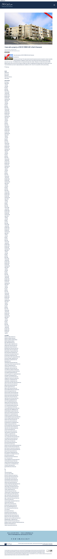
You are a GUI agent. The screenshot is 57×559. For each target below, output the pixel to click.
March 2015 (6, 274)
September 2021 (7, 166)
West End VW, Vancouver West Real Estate (11, 508)
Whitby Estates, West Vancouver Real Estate (12, 516)
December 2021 (7, 161)
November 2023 (7, 130)
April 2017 (6, 238)
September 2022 (7, 149)
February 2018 (7, 224)
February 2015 (7, 276)
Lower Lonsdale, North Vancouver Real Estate (13, 50)
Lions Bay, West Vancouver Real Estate (11, 435)
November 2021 (7, 163)
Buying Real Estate (8, 361)
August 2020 (7, 183)
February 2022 (7, 159)
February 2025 (7, 109)
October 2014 (7, 281)
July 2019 (6, 200)
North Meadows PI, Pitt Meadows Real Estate (12, 453)
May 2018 (6, 220)
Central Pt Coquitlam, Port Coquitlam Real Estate (13, 373)
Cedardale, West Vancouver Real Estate (11, 368)
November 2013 (7, 297)
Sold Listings (7, 78)
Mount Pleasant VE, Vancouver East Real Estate (12, 448)
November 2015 (7, 263)
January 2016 (7, 260)
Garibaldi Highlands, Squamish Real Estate (11, 410)
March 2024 (6, 124)
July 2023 (6, 136)
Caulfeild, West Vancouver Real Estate (11, 366)
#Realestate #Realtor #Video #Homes (11, 339)
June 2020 (6, 186)
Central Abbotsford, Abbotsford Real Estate (12, 369)
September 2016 (7, 248)
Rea (5, 469)
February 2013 (7, 310)
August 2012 (7, 317)
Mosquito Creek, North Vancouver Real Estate (12, 446)
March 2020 (6, 190)
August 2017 (6, 233)
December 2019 (7, 193)
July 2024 (6, 119)
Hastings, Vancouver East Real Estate (11, 421)
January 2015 (7, 277)
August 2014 (7, 284)
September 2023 (7, 133)
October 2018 (7, 213)
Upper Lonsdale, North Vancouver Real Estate (12, 498)
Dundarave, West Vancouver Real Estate (11, 396)
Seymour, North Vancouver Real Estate (11, 482)
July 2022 (6, 151)
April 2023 (6, 140)
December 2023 (7, 129)
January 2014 (7, 294)
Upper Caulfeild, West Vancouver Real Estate (12, 495)
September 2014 (7, 283)
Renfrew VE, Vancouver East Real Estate (11, 475)
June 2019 (6, 201)
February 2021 (7, 176)
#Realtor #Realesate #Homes (9, 341)
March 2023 (6, 141)
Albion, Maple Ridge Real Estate (10, 342)
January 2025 (7, 110)
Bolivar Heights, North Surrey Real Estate (11, 349)
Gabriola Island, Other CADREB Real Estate (11, 409)
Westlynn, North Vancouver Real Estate (11, 513)
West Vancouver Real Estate (9, 510)
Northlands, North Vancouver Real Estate (11, 456)
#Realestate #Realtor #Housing (10, 338)
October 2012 (7, 314)
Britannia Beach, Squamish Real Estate (11, 355)
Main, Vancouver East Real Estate (10, 440)
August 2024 (7, 117)
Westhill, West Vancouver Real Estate (11, 512)
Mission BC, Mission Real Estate (10, 443)
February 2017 (7, 241)
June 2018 (6, 218)
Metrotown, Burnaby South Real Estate (11, 442)
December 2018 (7, 210)
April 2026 (6, 89)
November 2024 (7, 113)
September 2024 (7, 116)
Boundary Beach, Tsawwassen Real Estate (11, 351)
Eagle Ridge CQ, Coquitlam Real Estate (11, 399)
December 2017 (7, 227)
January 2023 (7, 144)
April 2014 (6, 290)
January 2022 (7, 160)
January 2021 (7, 177)
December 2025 (7, 94)
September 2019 (7, 197)
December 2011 (7, 328)
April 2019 (6, 204)
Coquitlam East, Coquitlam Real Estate (11, 379)
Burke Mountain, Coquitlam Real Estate (11, 359)
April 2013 (6, 307)
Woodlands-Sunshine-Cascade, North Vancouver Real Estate (14, 522)
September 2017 (7, 231)
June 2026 (6, 86)
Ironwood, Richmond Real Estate (10, 429)
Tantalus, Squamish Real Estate (10, 489)
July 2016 (6, 251)
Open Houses (7, 75)
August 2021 (7, 167)
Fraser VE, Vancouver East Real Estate (11, 406)
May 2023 (6, 139)
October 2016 (7, 247)
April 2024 (6, 123)
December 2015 (7, 261)
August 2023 (7, 134)
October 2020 (7, 180)
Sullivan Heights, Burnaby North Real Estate (12, 486)
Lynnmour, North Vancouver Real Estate (11, 439)
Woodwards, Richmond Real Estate (10, 523)
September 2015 (7, 266)
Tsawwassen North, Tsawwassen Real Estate (12, 492)
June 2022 (6, 153)
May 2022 (6, 154)
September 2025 (7, 99)
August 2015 (6, 267)
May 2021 (6, 171)
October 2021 (7, 164)
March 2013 (6, 308)
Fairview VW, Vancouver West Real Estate (11, 403)
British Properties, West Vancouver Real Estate (12, 356)
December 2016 (7, 244)
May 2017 (6, 237)
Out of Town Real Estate (8, 458)
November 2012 (7, 313)
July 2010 (6, 333)
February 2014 (7, 293)
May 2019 (6, 203)
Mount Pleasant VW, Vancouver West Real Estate (12, 449)
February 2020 (7, 191)
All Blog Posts (7, 72)
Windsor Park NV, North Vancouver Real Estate (12, 520)
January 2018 (7, 226)
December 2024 (7, 111)
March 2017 (6, 240)
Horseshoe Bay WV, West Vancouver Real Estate (12, 425)
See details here (16, 57)
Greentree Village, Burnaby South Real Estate (12, 418)
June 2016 (6, 253)
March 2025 (6, 107)
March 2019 (6, 206)
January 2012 (7, 327)
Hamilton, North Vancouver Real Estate (11, 419)
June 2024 (6, 120)
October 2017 (7, 230)
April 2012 (6, 323)
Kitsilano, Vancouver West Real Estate (11, 430)
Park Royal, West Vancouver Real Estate (11, 460)
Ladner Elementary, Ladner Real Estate (11, 432)
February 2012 (7, 325)
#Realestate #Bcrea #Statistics (10, 336)
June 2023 (6, 137)
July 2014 (6, 286)
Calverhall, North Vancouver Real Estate (11, 362)
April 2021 (6, 173)
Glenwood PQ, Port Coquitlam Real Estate (11, 413)
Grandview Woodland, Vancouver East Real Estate (12, 416)
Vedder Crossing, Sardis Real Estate (10, 503)
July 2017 (6, 234)
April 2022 (6, 156)
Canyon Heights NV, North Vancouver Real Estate (12, 363)
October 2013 (7, 298)
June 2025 (6, 103)
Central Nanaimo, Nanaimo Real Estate (11, 372)
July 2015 (6, 268)
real (5, 470)
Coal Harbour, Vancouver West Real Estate (11, 376)
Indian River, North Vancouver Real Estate (11, 428)
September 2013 (7, 300)
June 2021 (6, 170)
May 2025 (6, 104)
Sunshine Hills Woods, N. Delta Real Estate (11, 487)
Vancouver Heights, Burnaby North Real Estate (12, 500)
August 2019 (6, 198)
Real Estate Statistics (8, 76)
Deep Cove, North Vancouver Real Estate (11, 383)
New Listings (7, 74)
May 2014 (6, 288)
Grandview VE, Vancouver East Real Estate (11, 415)
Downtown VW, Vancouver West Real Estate (11, 395)
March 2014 (6, 291)
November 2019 (7, 194)
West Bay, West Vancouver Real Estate (11, 505)
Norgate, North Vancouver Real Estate (11, 450)
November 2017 (7, 228)
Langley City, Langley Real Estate (10, 433)
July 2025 (6, 101)
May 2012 (6, 321)
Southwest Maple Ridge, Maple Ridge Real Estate (12, 483)
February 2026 (7, 92)
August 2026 (7, 83)
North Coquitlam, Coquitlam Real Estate (11, 452)
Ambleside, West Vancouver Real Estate (11, 345)
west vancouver (7, 509)
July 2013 (6, 303)
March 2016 (6, 257)
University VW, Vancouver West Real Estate (11, 493)
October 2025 (7, 97)
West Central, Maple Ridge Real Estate (11, 506)
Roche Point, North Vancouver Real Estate (11, 476)
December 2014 (7, 278)
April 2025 (6, 106)
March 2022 (6, 157)
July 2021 (6, 169)
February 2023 (7, 143)
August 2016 (6, 250)
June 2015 (6, 270)
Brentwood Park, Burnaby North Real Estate (12, 353)
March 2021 (6, 174)
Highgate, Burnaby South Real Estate (10, 423)
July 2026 (6, 84)
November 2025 (7, 96)
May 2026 (6, 87)
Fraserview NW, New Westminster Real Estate (12, 408)
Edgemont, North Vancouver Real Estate (11, 402)
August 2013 (6, 301)
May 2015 (6, 271)
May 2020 (6, 187)
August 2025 (7, 100)
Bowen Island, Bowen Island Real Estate (11, 352)
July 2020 (6, 184)
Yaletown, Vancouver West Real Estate (11, 525)
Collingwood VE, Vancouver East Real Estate (12, 378)
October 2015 (7, 264)
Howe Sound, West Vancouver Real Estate (11, 426)
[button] (11, 538)
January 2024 (7, 127)
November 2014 (7, 280)
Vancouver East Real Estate (9, 499)
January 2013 (7, 311)
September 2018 (7, 214)
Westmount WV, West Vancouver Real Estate (12, 515)
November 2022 (7, 146)
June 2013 (6, 304)
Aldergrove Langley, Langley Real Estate (11, 343)
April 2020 (6, 188)
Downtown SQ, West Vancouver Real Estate (11, 392)
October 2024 (7, 114)
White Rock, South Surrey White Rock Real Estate (12, 517)
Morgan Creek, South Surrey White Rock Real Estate (13, 445)
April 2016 (6, 256)
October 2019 (7, 196)
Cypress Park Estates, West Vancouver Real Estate (13, 382)
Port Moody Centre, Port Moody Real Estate (11, 463)
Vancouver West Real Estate (9, 502)
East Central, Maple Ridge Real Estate (11, 400)
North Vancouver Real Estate (9, 455)
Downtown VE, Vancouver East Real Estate (11, 393)
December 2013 (7, 295)
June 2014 (6, 287)
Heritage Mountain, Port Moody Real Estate (11, 422)
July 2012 (6, 318)
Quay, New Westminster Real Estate (10, 466)
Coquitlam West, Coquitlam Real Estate (11, 381)
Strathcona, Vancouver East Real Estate (11, 485)
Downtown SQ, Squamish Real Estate (10, 391)
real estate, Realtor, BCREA (9, 473)
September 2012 (7, 315)
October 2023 (7, 131)
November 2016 (7, 246)
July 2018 (6, 217)
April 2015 (6, 273)
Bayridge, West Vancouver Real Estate (11, 346)
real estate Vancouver (8, 472)
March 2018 (6, 223)
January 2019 (7, 208)
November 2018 (7, 211)
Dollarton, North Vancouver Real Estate (11, 388)
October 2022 (7, 147)
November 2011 (7, 330)
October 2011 (7, 331)
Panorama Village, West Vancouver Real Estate (12, 459)
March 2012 (6, 324)
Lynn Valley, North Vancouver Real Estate (11, 438)
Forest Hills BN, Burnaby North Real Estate (11, 405)
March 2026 (6, 90)
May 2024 (6, 121)
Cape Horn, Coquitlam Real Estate (10, 365)
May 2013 (6, 305)
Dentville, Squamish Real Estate (10, 386)
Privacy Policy (50, 543)
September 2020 (7, 181)
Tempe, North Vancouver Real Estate (10, 490)
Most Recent (7, 82)
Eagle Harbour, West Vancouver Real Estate (11, 398)
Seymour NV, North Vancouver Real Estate (11, 480)
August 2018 (6, 216)
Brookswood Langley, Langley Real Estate (11, 358)
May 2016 (6, 254)
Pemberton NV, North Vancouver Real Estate (12, 462)
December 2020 (7, 179)
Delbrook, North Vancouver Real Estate (11, 385)
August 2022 (7, 150)
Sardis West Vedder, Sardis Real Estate (11, 478)
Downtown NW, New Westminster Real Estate (12, 389)
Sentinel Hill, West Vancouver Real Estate (11, 479)
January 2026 (7, 93)
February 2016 (7, 258)
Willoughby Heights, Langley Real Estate (11, 519)
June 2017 (6, 236)
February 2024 (7, 126)
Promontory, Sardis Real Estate (10, 465)
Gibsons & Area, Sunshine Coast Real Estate (12, 412)
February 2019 (7, 207)
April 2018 (6, 221)
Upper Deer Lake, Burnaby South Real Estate (12, 496)
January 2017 (7, 243)
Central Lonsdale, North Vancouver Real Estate (12, 371)
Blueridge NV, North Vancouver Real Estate (11, 348)
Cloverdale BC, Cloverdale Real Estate (11, 375)
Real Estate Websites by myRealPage (47, 544)
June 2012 (6, 320)
